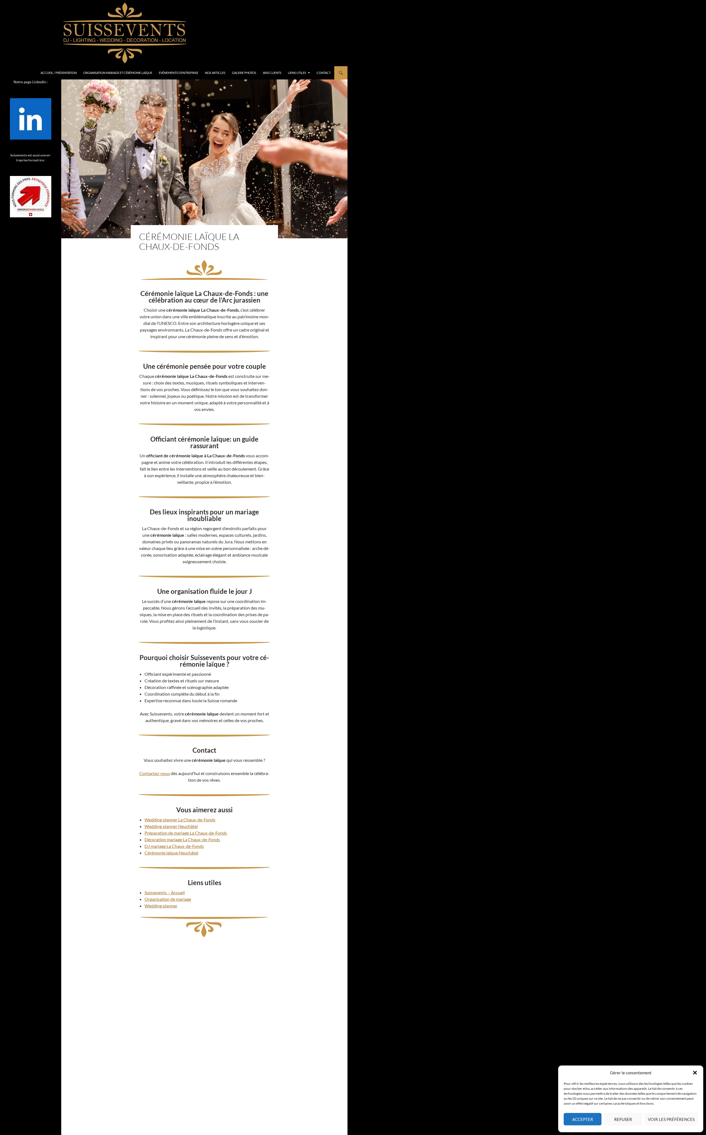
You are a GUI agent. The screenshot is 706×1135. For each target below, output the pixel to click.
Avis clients (272, 72)
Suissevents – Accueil (165, 892)
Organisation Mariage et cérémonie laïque (117, 72)
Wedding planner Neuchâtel (171, 826)
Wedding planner (161, 905)
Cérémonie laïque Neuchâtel (171, 852)
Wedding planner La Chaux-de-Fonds (180, 819)
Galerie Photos (244, 72)
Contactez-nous (154, 773)
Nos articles (215, 72)
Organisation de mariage (168, 899)
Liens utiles (297, 72)
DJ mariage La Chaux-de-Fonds (174, 846)
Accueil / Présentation (59, 72)
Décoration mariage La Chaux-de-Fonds (182, 839)
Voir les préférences (671, 1119)
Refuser (623, 1119)
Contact (324, 72)
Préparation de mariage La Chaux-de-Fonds (186, 832)
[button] (695, 1072)
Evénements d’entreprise (178, 72)
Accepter (582, 1119)
